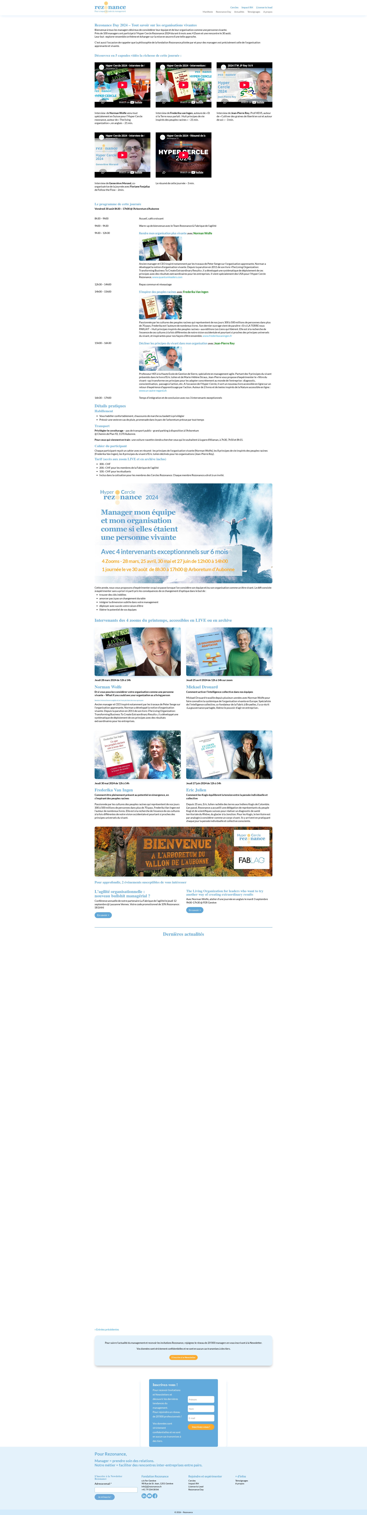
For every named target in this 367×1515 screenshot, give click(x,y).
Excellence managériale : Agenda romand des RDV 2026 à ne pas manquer (136, 1059)
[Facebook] (154, 1497)
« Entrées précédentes (107, 1329)
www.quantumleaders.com (167, 277)
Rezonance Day (223, 12)
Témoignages (253, 12)
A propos (267, 12)
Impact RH (247, 7)
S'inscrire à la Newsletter (183, 1357)
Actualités (239, 12)
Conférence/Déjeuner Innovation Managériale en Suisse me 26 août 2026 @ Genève (141, 1187)
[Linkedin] (144, 1497)
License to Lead (195, 1486)
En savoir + (103, 915)
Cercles (234, 7)
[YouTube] (149, 1497)
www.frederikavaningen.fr (217, 335)
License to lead (264, 7)
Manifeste (208, 12)
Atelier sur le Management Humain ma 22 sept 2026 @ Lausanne (131, 1315)
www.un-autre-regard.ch (153, 390)
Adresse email (103, 1483)
